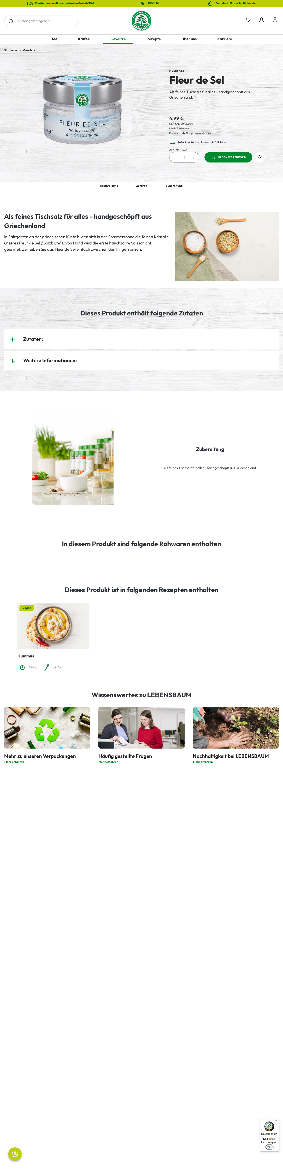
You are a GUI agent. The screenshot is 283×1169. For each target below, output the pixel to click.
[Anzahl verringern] (174, 157)
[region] (82, 109)
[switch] (269, 1147)
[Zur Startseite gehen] (141, 20)
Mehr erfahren (14, 762)
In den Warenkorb (232, 157)
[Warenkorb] (275, 20)
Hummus (25, 655)
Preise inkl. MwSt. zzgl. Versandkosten (190, 133)
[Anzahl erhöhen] (194, 157)
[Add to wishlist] (259, 157)
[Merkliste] (248, 19)
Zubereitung (174, 186)
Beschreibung (109, 186)
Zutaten (141, 186)
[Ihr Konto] (261, 19)
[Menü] (276, 1121)
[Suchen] (11, 21)
